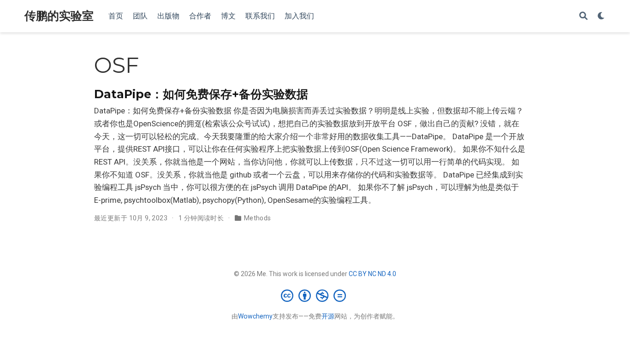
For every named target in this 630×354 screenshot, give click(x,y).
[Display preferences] (601, 16)
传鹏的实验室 (59, 16)
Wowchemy (255, 316)
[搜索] (583, 16)
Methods (257, 218)
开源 (327, 316)
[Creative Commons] (315, 295)
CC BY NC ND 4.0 (372, 273)
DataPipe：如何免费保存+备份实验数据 (201, 94)
